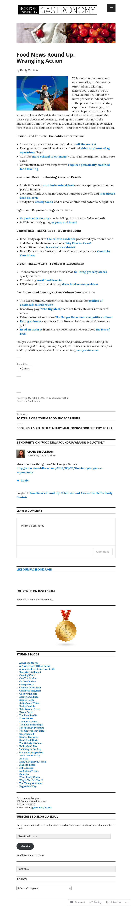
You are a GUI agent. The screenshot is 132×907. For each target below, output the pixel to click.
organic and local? (64, 222)
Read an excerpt (31, 329)
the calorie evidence (61, 239)
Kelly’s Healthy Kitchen (32, 761)
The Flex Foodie (28, 715)
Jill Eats (23, 758)
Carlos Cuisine (27, 681)
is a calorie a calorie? (60, 247)
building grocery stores (90, 272)
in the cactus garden (31, 752)
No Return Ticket (28, 771)
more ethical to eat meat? (49, 156)
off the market (86, 144)
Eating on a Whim (29, 703)
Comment (102, 551)
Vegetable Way (27, 786)
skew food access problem (80, 284)
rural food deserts (49, 280)
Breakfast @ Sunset (30, 672)
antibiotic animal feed (58, 185)
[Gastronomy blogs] (66, 628)
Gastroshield (26, 733)
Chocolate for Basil (30, 687)
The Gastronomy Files (31, 730)
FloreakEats (26, 718)
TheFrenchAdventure (31, 727)
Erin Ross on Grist (29, 709)
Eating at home (30, 321)
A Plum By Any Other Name (34, 666)
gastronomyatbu (58, 398)
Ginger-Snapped (28, 737)
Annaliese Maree (28, 662)
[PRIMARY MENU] (111, 8)
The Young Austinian (30, 783)
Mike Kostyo (26, 767)
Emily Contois (27, 706)
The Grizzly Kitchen (30, 743)
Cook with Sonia (28, 693)
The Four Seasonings (31, 724)
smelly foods (44, 202)
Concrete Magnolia (30, 690)
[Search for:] (66, 869)
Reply (25, 480)
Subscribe (25, 846)
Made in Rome (27, 764)
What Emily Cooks (29, 777)
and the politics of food (83, 317)
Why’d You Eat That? (31, 780)
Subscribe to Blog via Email (37, 816)
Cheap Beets (26, 684)
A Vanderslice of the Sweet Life (37, 669)
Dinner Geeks (26, 700)
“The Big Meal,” (51, 309)
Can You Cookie (28, 678)
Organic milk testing (34, 218)
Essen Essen (26, 712)
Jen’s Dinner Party (29, 755)
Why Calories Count (78, 243)
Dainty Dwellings (28, 696)
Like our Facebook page (34, 569)
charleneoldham (40, 452)
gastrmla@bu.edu (42, 807)
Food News (33, 401)
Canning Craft (27, 675)
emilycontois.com (87, 350)
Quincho (24, 774)
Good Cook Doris (28, 740)
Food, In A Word (28, 721)
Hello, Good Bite (28, 746)
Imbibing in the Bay (30, 749)
